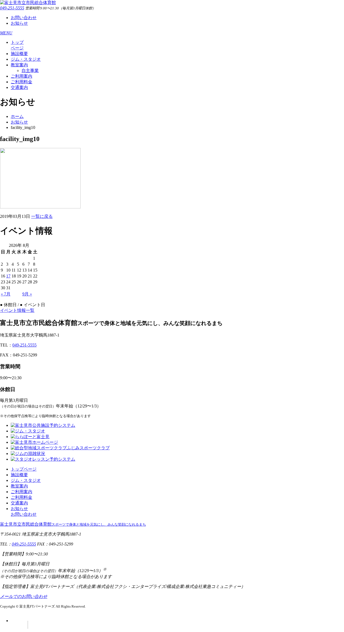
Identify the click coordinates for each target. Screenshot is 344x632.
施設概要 (19, 53)
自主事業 (30, 70)
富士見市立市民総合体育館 (73, 524)
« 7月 (5, 294)
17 (8, 276)
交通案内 (19, 87)
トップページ (24, 469)
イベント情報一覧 (17, 310)
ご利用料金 (21, 82)
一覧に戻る (42, 216)
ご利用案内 (21, 76)
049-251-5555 (12, 8)
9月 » (27, 294)
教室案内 (19, 65)
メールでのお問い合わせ (23, 596)
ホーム (17, 116)
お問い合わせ (24, 17)
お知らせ (19, 23)
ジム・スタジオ (26, 59)
